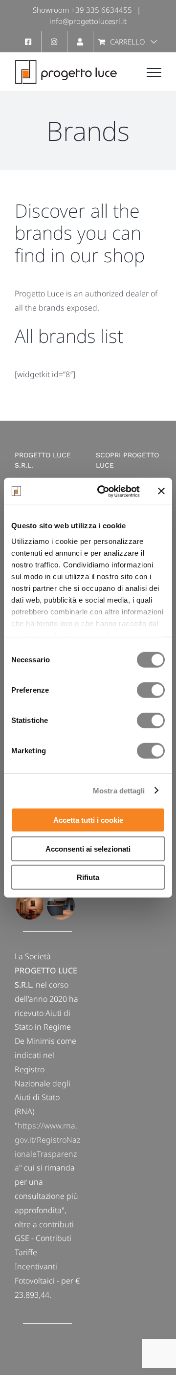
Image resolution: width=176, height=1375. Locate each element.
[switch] (151, 690)
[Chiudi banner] (161, 491)
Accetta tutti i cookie (88, 820)
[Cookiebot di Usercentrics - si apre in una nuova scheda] (103, 491)
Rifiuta (88, 877)
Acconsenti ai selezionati (88, 848)
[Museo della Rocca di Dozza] (29, 905)
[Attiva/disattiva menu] (154, 72)
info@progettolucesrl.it (88, 21)
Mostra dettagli (119, 790)
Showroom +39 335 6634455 (82, 10)
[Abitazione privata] (60, 905)
